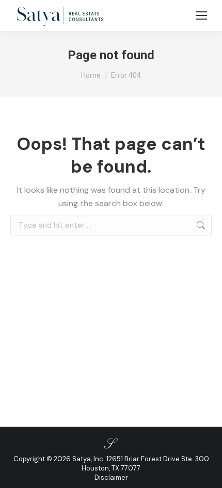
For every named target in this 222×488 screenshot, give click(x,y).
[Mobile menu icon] (201, 15)
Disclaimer (111, 477)
